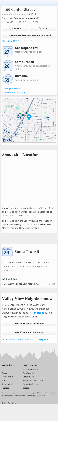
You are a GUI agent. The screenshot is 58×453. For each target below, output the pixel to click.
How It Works (7, 377)
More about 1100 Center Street (15, 41)
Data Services (28, 377)
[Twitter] (3, 369)
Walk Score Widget (30, 369)
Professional (30, 365)
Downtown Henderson (25, 18)
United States (8, 339)
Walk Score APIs (29, 373)
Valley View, (8, 14)
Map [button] (44, 28)
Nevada (19, 339)
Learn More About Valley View (29, 323)
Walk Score (8, 365)
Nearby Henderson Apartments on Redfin (30, 35)
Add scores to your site (14, 92)
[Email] (13, 369)
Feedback (6, 388)
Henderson (21, 14)
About (4, 373)
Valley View (42, 339)
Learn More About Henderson (29, 332)
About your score (11, 88)
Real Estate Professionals (33, 381)
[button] (29, 117)
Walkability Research (31, 384)
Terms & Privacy (8, 384)
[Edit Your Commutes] (37, 17)
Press (4, 381)
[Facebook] (8, 369)
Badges (26, 388)
